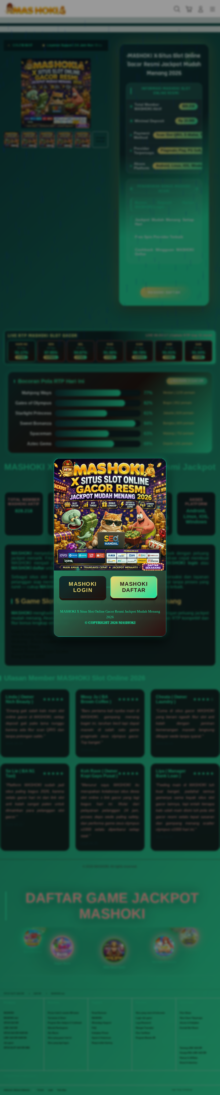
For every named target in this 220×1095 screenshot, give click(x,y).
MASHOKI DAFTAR (134, 587)
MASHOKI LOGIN (83, 587)
